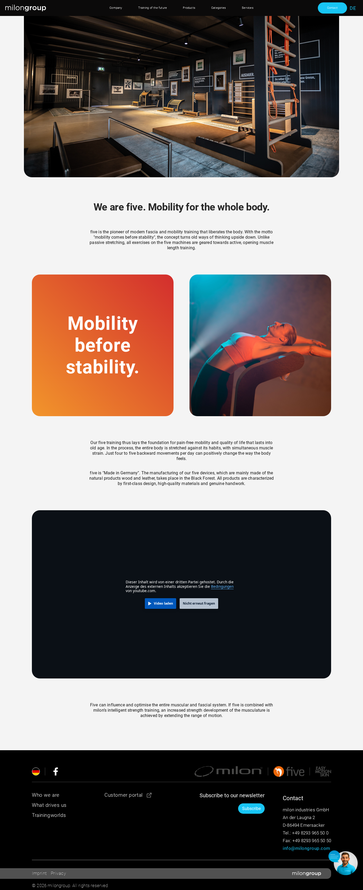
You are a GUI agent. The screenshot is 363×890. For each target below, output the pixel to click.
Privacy (58, 873)
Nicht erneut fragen (199, 603)
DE (353, 8)
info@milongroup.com (306, 848)
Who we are (46, 795)
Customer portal (123, 795)
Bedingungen (222, 586)
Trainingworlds (49, 815)
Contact (332, 8)
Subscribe (251, 808)
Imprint (39, 873)
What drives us (49, 805)
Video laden (163, 603)
